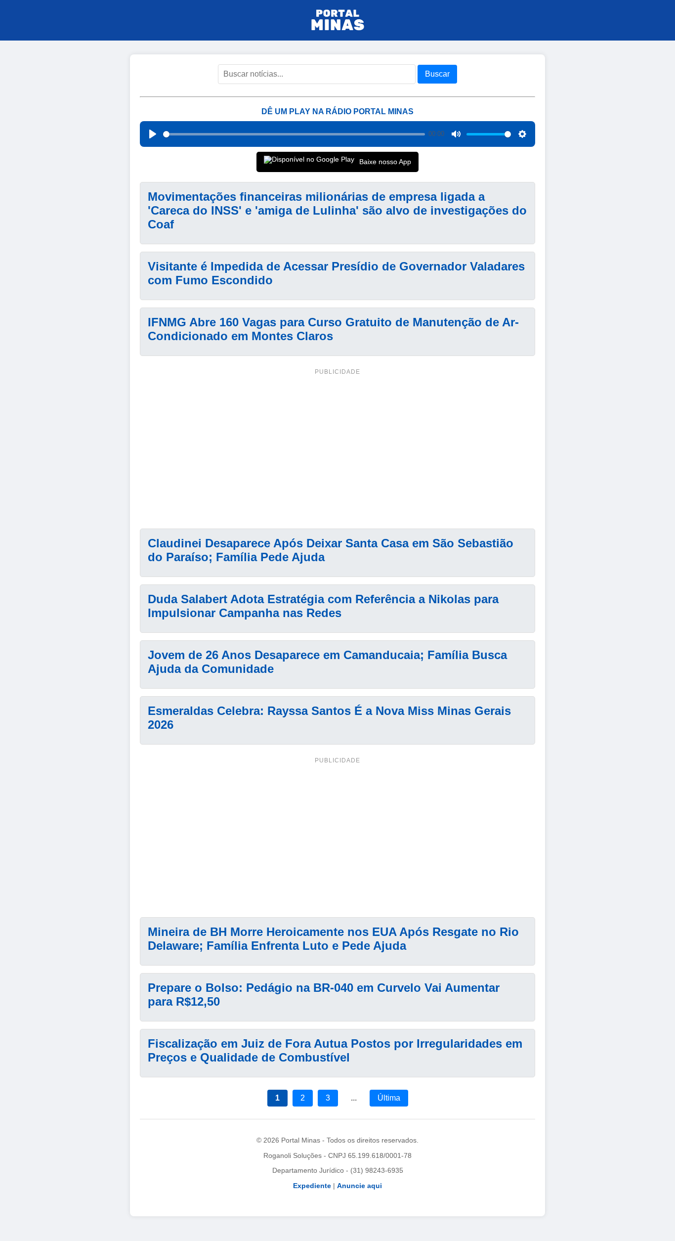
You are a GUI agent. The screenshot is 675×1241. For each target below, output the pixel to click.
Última (389, 1098)
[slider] (294, 134)
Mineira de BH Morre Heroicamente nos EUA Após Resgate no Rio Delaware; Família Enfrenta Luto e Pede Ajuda (333, 938)
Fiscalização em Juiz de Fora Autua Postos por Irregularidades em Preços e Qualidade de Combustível (335, 1050)
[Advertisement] (337, 447)
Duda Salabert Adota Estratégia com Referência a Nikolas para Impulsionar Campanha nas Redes (323, 606)
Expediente (312, 1186)
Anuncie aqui (359, 1186)
